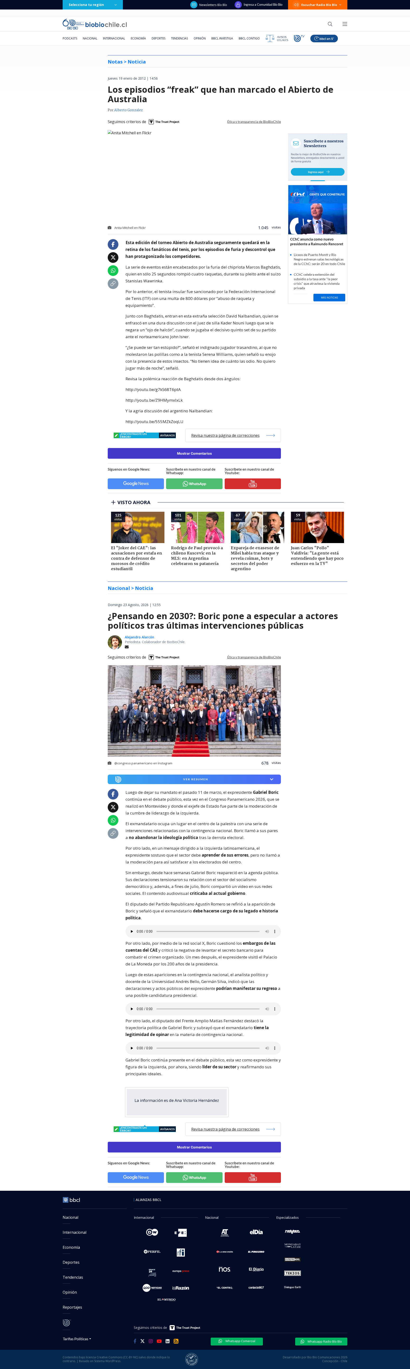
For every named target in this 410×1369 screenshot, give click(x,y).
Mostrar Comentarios (194, 453)
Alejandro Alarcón (139, 637)
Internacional (114, 38)
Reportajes (72, 1307)
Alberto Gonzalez (128, 110)
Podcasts (70, 38)
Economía (138, 38)
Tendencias (179, 38)
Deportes (158, 38)
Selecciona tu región (86, 4)
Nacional (90, 38)
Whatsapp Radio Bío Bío (324, 1341)
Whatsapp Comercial (240, 1341)
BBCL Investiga (222, 38)
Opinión (200, 38)
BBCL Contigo (249, 38)
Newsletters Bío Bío (213, 5)
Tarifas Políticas (75, 1338)
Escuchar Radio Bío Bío (319, 5)
